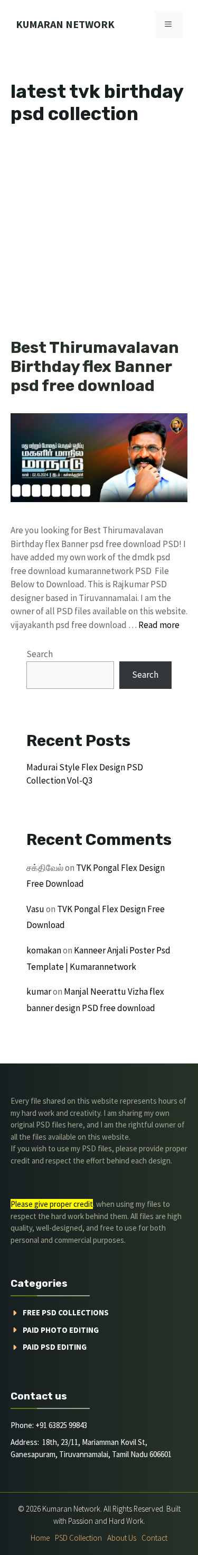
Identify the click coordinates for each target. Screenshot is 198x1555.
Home (40, 1538)
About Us (121, 1538)
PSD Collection (78, 1538)
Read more (159, 625)
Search (39, 654)
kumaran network (65, 24)
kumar (38, 991)
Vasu (35, 909)
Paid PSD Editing (55, 1347)
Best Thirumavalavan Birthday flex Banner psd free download (95, 366)
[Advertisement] (99, 234)
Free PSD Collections (66, 1312)
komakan (43, 950)
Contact (154, 1538)
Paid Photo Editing (61, 1330)
